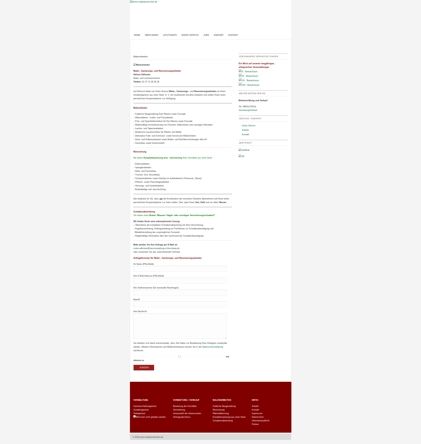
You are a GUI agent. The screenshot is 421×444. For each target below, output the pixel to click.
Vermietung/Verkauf (248, 110)
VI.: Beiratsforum (250, 76)
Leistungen (170, 35)
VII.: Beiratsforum (250, 80)
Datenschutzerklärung (212, 347)
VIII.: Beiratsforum (251, 85)
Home (137, 35)
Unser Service (190, 35)
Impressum (257, 413)
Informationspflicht (260, 420)
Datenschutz (258, 417)
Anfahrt (219, 35)
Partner (255, 424)
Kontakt (233, 35)
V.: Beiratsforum (249, 71)
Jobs (206, 35)
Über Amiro (151, 35)
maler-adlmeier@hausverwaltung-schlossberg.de (156, 248)
